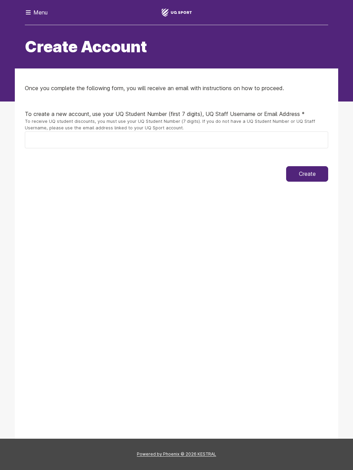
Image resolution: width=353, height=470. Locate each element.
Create (307, 173)
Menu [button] (40, 12)
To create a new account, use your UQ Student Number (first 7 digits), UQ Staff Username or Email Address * (165, 113)
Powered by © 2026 (176, 454)
